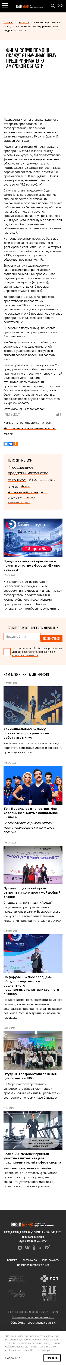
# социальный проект (19, 502)
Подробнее (12, 1358)
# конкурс (17, 480)
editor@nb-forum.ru (33, 1237)
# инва (13, 487)
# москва (29, 497)
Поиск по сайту (50, 1260)
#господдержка (27, 423)
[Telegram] (6, 444)
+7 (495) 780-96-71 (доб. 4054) (33, 1241)
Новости (24, 22)
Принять (52, 1358)
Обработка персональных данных (33, 1322)
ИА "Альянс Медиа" (32, 409)
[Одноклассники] (15, 444)
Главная (8, 22)
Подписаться (51, 638)
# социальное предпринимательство (28, 470)
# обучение (15, 497)
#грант (47, 423)
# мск (25, 486)
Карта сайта (30, 1260)
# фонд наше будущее (23, 492)
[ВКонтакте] (10, 444)
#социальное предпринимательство (30, 428)
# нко (44, 492)
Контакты (12, 1260)
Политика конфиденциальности (33, 1317)
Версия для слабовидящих (33, 1264)
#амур (8, 423)
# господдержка (42, 480)
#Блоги (9, 434)
